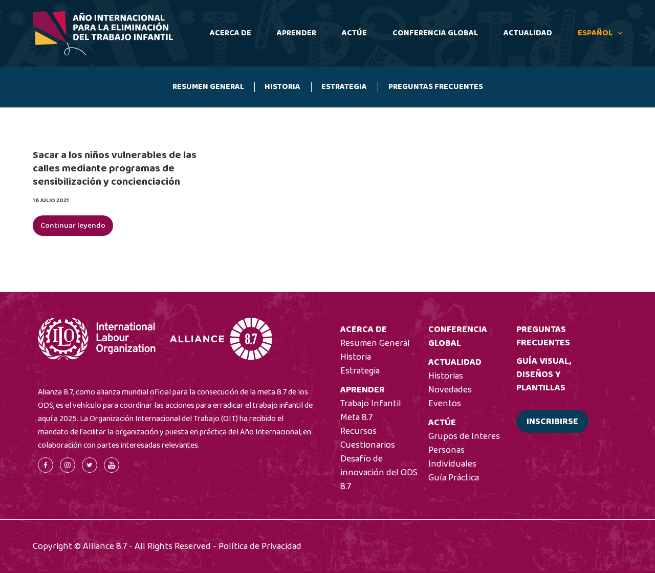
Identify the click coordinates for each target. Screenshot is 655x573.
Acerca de (230, 33)
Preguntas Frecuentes (435, 86)
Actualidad (528, 33)
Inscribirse (552, 421)
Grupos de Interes (464, 436)
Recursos (358, 431)
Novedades (450, 390)
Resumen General (208, 86)
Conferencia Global (435, 33)
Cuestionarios (367, 445)
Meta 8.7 (356, 417)
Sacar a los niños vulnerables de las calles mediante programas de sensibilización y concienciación (114, 168)
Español (595, 33)
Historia (282, 86)
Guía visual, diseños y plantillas (543, 374)
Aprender (296, 33)
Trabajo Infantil (370, 403)
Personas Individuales (452, 457)
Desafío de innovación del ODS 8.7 (379, 473)
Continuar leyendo (76, 227)
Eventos (444, 403)
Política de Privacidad (260, 546)
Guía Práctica (453, 478)
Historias (445, 376)
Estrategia (344, 86)
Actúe (354, 33)
